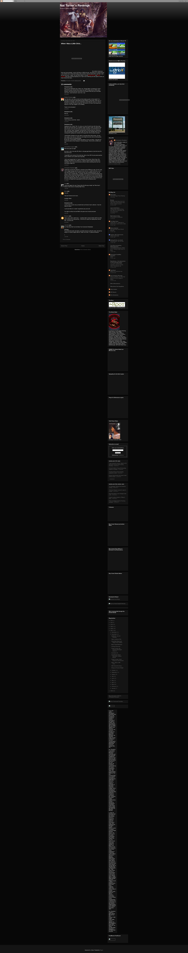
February (114, 686)
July (113, 676)
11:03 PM (66, 121)
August (113, 674)
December (114, 632)
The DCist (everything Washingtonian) (115, 246)
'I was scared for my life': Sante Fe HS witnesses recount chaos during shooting (118, 464)
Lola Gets (66, 225)
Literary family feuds (114, 235)
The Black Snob (114, 221)
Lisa (65, 183)
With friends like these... (116, 665)
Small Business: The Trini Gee (116, 241)
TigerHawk (113, 270)
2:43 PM (66, 236)
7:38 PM (66, 188)
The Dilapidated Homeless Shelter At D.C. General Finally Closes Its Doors (117, 249)
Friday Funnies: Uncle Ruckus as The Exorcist (117, 660)
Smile (111, 256)
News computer (114, 228)
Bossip (112, 200)
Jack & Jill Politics (115, 208)
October (114, 670)
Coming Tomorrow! (115, 646)
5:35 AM (66, 200)
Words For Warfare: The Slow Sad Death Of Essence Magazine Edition (117, 278)
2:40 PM (66, 213)
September (114, 672)
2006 (111, 690)
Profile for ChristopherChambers (115, 696)
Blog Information (112, 695)
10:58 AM (66, 165)
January (114, 688)
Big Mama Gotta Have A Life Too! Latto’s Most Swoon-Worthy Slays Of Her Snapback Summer (117, 202)
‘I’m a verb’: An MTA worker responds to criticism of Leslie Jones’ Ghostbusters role (116, 265)
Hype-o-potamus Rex (116, 639)
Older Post (101, 245)
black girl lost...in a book (116, 240)
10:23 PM (66, 94)
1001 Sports (113, 292)
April (113, 682)
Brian (65, 191)
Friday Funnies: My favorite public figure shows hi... (116, 649)
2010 (111, 624)
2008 (111, 628)
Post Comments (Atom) (86, 249)
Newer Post (64, 245)
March (113, 684)
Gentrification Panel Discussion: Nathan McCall (116, 656)
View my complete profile (114, 163)
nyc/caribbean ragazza (69, 146)
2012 (111, 620)
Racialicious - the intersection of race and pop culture (117, 262)
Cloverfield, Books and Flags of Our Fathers (116, 642)
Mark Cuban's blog (115, 216)
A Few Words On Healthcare (116, 217)
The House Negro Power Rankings (117, 195)
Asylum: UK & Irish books (116, 234)
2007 (111, 630)
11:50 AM (66, 222)
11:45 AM (66, 180)
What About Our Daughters (117, 286)
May (113, 680)
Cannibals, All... (115, 652)
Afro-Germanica (114, 295)
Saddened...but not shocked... (115, 636)
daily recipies (113, 289)
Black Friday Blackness (116, 644)
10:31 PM (66, 115)
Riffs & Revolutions (115, 283)
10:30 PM (66, 108)
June (113, 678)
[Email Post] (84, 80)
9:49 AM (66, 144)
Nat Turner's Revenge (75, 5)
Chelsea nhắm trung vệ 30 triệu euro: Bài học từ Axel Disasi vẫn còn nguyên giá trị (117, 210)
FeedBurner (121, 455)
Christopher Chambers (69, 167)
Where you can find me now (116, 271)
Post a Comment (66, 239)
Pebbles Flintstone (68, 97)
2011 (111, 622)
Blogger (101, 950)
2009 (111, 626)
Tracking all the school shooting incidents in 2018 (116, 472)
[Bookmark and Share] (114, 599)
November (114, 634)
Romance (66, 216)
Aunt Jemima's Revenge (116, 275)
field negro (113, 194)
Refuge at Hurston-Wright (117, 667)
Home (83, 245)
